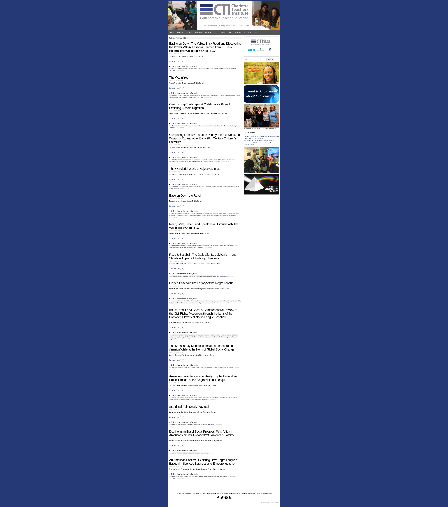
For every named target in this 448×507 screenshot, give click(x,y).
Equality (210, 159)
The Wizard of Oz (229, 245)
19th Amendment (177, 159)
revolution (215, 245)
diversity (191, 68)
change (193, 367)
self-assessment (183, 97)
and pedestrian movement (179, 213)
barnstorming (180, 397)
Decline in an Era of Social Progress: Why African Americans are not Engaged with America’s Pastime (202, 433)
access (174, 453)
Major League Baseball (222, 301)
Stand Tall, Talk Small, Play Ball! (189, 406)
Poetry (171, 303)
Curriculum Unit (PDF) (176, 61)
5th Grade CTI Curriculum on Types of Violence (259, 140)
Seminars (189, 32)
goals (212, 95)
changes (192, 95)
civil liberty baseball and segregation (182, 335)
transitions (225, 215)
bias (189, 367)
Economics (197, 159)
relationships (192, 215)
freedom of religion (215, 335)
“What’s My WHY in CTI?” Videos (246, 32)
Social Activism (231, 476)
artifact (174, 397)
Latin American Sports (209, 301)
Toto (184, 247)
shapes (204, 215)
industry (194, 245)
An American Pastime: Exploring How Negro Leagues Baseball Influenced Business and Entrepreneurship (203, 461)
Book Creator (176, 126)
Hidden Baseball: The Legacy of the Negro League (201, 283)
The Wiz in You (178, 77)
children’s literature (187, 159)
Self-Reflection (227, 68)
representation (222, 367)
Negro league (233, 301)
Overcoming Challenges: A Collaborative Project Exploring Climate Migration (199, 106)
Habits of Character (185, 126)
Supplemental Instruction (206, 303)
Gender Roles (217, 159)
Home (172, 32)
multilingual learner (209, 126)
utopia (234, 68)
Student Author (219, 126)
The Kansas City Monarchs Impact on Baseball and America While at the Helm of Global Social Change (201, 347)
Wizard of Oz (227, 126)
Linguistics (208, 186)
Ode (239, 301)
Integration (206, 397)
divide (202, 367)
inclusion (210, 68)
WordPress (276, 502)
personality (232, 95)
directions (194, 213)
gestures (215, 213)
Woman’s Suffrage (208, 161)
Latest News (249, 132)
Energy (210, 213)
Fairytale (200, 68)
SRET (230, 32)
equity (195, 68)
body (189, 213)
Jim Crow (199, 301)
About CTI (180, 32)
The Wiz (221, 245)
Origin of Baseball (214, 476)
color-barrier (193, 397)
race (218, 276)
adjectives (175, 186)
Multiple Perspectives (203, 245)
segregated (204, 424)
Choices (197, 95)
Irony (203, 186)
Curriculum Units (210, 32)
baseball (185, 276)
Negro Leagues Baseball (202, 476)
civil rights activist (198, 335)
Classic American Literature (180, 68)
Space (208, 215)
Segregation (184, 303)
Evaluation (222, 32)
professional (196, 424)
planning (238, 95)
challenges (186, 95)
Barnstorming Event (178, 476)
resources (197, 453)
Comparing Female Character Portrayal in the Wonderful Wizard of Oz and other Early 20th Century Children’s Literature (204, 138)
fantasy (205, 68)
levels (220, 213)
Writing (234, 126)
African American (177, 367)
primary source (178, 399)
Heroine (224, 159)
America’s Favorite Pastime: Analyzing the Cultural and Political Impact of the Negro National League (203, 378)
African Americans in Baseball (185, 453)
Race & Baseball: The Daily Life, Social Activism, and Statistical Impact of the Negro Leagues (202, 256)
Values (194, 97)
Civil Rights (192, 276)
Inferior (186, 476)
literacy (201, 126)
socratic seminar (193, 303)
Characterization (183, 186)
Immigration (195, 126)
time (220, 215)
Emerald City (175, 245)
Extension (193, 301)
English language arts (195, 186)
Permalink (172, 70)
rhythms (198, 215)
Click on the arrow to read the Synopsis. (184, 66)
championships (182, 424)
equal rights (204, 159)
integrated (189, 424)
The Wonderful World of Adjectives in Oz (195, 168)
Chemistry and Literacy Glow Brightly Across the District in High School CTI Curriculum (261, 137)
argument (175, 301)
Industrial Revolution (186, 245)
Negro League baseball (227, 337)
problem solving (218, 68)
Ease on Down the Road (185, 195)
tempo (217, 215)
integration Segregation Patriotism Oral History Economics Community (200, 337)
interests (216, 95)
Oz (211, 245)
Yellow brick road (191, 247)
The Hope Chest (181, 161)
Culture (198, 276)
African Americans (177, 276)
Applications (199, 32)
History (200, 397)
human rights (176, 337)
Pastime (215, 367)
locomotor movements (229, 213)
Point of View (177, 303)
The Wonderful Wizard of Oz (194, 161)
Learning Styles (224, 95)
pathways (185, 215)
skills (190, 97)
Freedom (206, 335)
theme (171, 188)
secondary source (188, 399)
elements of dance (202, 213)
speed (213, 215)
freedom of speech (226, 335)
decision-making (205, 95)
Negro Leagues (211, 276)
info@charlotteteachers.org (264, 493)
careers (180, 95)
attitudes (174, 95)
